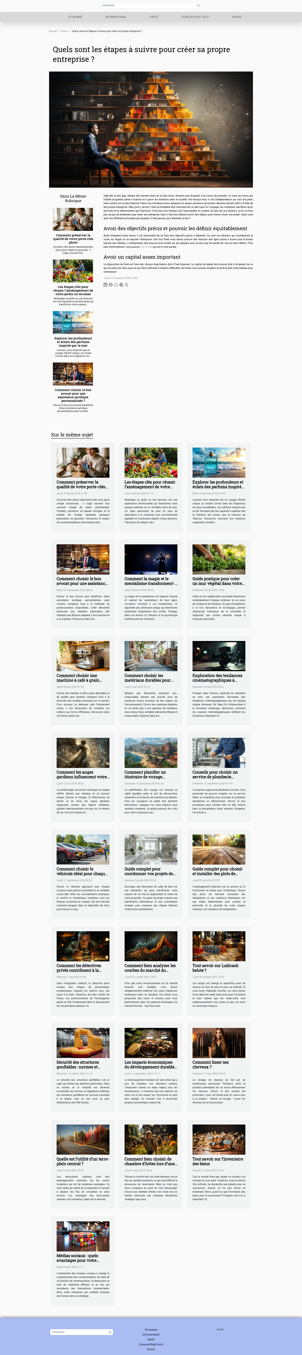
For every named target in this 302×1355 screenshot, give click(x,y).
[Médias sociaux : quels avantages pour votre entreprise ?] (83, 1236)
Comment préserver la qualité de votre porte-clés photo (73, 238)
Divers (236, 17)
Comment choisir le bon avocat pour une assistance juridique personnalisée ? (73, 395)
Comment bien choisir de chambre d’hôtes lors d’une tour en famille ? (150, 1163)
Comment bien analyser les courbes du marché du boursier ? (150, 970)
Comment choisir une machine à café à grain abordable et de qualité (78, 680)
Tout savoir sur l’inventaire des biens (218, 1161)
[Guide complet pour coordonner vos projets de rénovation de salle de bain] (151, 849)
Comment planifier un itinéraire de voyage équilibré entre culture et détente (148, 779)
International (115, 17)
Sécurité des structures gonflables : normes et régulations (78, 1067)
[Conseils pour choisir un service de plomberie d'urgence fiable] (219, 752)
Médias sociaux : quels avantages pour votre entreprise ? (77, 1260)
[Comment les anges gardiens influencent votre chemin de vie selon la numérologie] (83, 752)
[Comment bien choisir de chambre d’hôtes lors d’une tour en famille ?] (151, 1139)
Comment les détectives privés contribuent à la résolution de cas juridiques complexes (82, 972)
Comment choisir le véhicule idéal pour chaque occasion (82, 873)
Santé (154, 17)
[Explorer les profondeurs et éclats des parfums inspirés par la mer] (73, 322)
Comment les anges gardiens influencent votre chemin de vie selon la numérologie (82, 779)
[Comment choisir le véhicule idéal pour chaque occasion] (83, 849)
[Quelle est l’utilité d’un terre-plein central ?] (83, 1139)
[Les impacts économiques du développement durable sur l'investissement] (151, 1042)
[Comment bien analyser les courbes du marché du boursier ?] (151, 946)
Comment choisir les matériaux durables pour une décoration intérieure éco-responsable (148, 682)
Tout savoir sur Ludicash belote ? (216, 968)
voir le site (146, 246)
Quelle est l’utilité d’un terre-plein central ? (83, 1161)
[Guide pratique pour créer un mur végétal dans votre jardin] (219, 559)
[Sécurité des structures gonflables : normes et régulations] (83, 1042)
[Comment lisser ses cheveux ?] (219, 1042)
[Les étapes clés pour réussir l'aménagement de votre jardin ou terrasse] (73, 270)
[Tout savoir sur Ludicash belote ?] (219, 946)
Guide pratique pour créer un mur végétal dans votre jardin (217, 583)
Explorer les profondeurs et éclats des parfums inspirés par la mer (73, 341)
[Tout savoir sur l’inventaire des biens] (219, 1139)
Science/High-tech (195, 17)
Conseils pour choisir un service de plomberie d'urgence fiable (215, 777)
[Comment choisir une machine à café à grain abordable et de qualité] (83, 655)
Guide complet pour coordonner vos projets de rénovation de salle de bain (150, 873)
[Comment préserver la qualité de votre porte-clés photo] (73, 219)
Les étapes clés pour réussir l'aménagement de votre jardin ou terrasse (73, 290)
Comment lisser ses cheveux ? (211, 1064)
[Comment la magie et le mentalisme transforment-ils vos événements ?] (151, 559)
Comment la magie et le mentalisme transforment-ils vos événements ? (150, 583)
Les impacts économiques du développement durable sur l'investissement (149, 1067)
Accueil (53, 31)
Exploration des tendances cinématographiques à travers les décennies (217, 680)
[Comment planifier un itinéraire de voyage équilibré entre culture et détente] (151, 752)
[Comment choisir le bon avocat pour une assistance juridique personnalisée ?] (73, 374)
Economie (75, 17)
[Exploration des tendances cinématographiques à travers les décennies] (219, 655)
